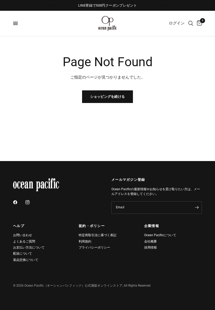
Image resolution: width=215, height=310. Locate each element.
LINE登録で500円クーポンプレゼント (107, 5)
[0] (198, 23)
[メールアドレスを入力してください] (196, 207)
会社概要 (150, 241)
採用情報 (150, 247)
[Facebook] (19, 202)
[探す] (190, 23)
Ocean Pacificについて (160, 235)
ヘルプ (18, 226)
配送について (22, 253)
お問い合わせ (22, 235)
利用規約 (85, 241)
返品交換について (25, 260)
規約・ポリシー (92, 226)
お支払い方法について (29, 247)
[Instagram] (31, 202)
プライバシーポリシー (94, 247)
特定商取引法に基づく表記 (97, 235)
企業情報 (151, 226)
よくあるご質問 (24, 241)
